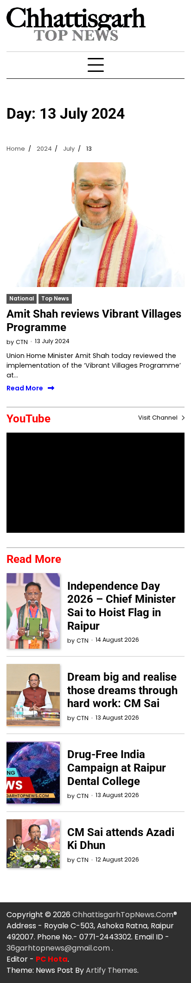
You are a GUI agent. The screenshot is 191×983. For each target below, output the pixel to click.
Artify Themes (111, 970)
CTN (22, 342)
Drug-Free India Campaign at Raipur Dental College (116, 768)
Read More (24, 388)
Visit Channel (158, 417)
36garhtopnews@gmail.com (59, 948)
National (21, 298)
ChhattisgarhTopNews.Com (122, 914)
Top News (55, 298)
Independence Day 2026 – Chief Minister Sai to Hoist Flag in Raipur (121, 606)
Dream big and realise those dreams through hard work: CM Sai (122, 690)
